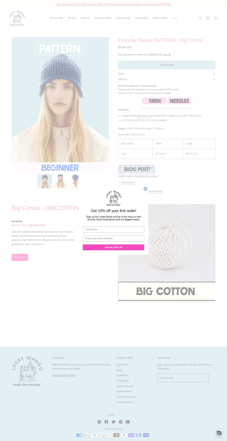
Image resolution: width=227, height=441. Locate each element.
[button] (219, 433)
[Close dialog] (145, 188)
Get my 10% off (113, 247)
